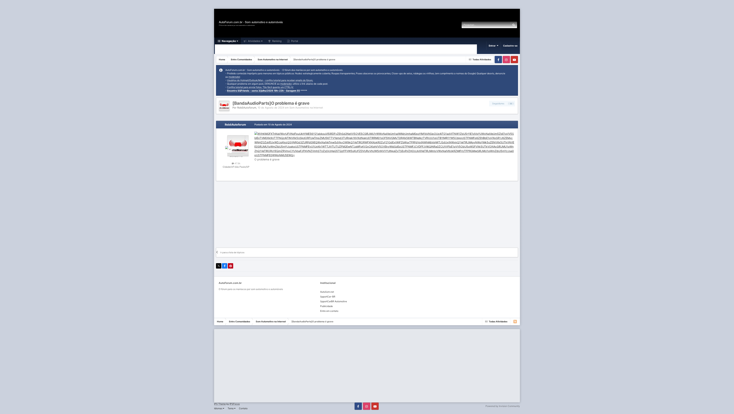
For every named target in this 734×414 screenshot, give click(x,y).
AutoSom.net (327, 291)
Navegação (228, 40)
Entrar (493, 45)
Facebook (498, 59)
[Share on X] (218, 266)
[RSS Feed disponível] (515, 321)
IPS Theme (220, 404)
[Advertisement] (69, 4)
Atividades (253, 40)
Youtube (514, 59)
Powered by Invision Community (503, 406)
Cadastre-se (510, 45)
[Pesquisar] (513, 25)
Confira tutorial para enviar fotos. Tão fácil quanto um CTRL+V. (260, 87)
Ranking (276, 40)
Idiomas (218, 408)
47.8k (237, 163)
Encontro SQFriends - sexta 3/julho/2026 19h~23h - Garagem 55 (263, 90)
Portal (294, 40)
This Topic (499, 24)
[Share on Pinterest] (230, 266)
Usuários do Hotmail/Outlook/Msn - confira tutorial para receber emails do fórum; (270, 80)
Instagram (506, 59)
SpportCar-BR (327, 296)
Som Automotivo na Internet (306, 107)
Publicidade (326, 306)
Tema (231, 408)
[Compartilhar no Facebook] (224, 266)
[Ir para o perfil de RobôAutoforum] (224, 106)
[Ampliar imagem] (384, 144)
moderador (234, 76)
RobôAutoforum (246, 107)
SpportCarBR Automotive (333, 301)
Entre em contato (329, 310)
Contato (243, 408)
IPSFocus (235, 404)
